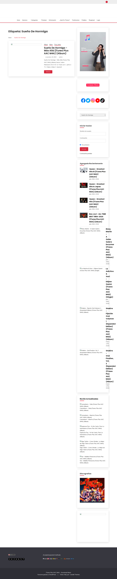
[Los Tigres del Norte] (92, 502)
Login (98, 20)
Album (46, 44)
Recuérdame (85, 145)
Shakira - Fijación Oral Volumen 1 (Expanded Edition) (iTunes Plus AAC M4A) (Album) (111, 323)
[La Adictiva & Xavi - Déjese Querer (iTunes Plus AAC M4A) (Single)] (92, 269)
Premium (44, 20)
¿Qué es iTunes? (65, 20)
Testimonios (75, 20)
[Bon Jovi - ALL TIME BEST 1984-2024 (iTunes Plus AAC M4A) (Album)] (84, 215)
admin (61, 57)
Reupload (92, 20)
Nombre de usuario (85, 131)
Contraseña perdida (86, 153)
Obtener (48, 72)
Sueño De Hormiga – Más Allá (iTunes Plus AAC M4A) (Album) (56, 50)
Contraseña (83, 138)
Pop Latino (57, 44)
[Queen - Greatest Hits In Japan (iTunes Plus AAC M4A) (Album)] (84, 185)
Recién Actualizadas (89, 399)
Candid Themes (75, 574)
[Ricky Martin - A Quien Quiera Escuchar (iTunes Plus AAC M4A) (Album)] (92, 231)
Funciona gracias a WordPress (47, 574)
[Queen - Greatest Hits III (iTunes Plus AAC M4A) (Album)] (84, 170)
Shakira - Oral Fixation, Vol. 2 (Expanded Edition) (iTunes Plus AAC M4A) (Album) (111, 366)
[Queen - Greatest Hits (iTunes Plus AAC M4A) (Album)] (84, 200)
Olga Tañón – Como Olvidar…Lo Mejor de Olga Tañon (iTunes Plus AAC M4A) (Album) (92, 450)
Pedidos (84, 20)
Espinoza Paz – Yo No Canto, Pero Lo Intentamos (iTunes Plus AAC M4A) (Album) (91, 434)
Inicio (18, 20)
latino (51, 44)
